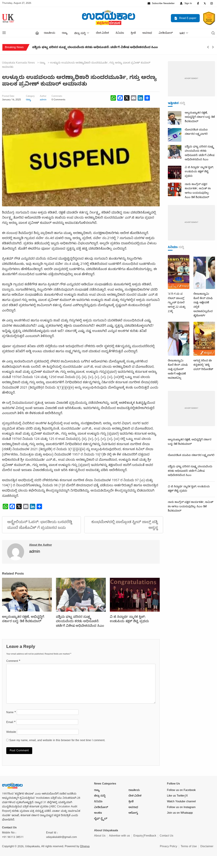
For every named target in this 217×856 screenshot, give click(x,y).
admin (43, 100)
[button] (4, 33)
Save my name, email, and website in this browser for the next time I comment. (57, 741)
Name (11, 713)
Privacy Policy (168, 847)
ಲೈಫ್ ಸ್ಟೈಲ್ (100, 819)
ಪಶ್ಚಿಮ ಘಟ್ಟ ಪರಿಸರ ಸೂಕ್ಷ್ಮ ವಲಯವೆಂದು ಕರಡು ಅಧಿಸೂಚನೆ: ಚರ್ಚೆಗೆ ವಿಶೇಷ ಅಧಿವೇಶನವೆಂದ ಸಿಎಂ (80, 622)
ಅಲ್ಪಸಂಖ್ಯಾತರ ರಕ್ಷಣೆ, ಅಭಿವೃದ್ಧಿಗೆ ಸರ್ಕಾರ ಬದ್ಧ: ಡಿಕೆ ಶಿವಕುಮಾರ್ (23, 619)
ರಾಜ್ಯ (64, 33)
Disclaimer (206, 847)
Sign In (188, 3)
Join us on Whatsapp (180, 813)
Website (11, 732)
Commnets (57, 96)
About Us (99, 836)
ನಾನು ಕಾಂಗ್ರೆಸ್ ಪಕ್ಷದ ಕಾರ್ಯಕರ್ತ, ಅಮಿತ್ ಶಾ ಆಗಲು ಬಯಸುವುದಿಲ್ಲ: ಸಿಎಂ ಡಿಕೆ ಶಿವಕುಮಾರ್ (190, 507)
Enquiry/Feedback (144, 836)
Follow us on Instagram (181, 808)
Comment (13, 661)
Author (43, 96)
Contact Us (166, 836)
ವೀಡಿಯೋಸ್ (166, 33)
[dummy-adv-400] (191, 79)
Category (30, 96)
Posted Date (8, 96)
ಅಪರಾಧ (147, 33)
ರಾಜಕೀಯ (49, 33)
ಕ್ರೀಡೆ (133, 33)
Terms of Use (189, 847)
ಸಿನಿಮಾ (120, 33)
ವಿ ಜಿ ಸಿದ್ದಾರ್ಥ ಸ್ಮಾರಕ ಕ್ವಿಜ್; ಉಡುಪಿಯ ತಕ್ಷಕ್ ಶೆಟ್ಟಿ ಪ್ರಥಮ (69, 48)
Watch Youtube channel (181, 802)
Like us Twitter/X (177, 796)
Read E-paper (187, 19)
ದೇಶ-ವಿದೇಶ (102, 33)
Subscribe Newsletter (163, 3)
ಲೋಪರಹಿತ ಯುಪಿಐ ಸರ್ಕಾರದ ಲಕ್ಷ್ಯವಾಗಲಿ (191, 455)
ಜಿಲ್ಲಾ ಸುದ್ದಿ (80, 34)
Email (11, 723)
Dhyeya (85, 847)
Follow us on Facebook (181, 790)
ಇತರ (182, 34)
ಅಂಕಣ (98, 813)
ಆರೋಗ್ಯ (133, 813)
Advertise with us (119, 836)
